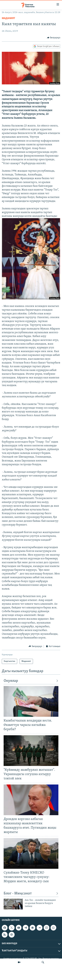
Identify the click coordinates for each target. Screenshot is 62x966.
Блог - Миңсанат (18, 893)
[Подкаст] (11, 934)
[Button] (53, 38)
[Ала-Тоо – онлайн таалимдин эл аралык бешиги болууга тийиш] (13, 904)
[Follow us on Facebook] (5, 928)
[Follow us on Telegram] (25, 928)
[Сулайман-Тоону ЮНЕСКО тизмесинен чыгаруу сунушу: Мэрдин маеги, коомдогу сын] (31, 853)
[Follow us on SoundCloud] (39, 928)
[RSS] (5, 934)
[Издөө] (42, 962)
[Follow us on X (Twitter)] (11, 928)
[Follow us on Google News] (32, 928)
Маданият (8, 18)
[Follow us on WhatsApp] (53, 928)
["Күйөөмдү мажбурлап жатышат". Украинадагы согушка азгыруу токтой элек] (31, 750)
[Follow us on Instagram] (46, 928)
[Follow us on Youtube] (19, 928)
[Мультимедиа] (19, 962)
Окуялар (11, 681)
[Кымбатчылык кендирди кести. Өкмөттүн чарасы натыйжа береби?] (31, 701)
